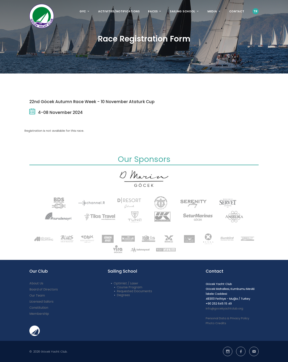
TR (256, 11)
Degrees (123, 295)
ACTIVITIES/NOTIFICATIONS (119, 11)
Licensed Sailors (41, 301)
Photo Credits (216, 323)
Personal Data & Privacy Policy (227, 318)
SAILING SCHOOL (182, 11)
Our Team (37, 295)
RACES (153, 11)
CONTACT (236, 11)
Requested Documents (134, 291)
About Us (36, 283)
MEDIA (212, 11)
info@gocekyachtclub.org (224, 308)
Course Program (129, 287)
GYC (83, 11)
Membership (39, 313)
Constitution (38, 307)
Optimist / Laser (126, 283)
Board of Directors (43, 289)
